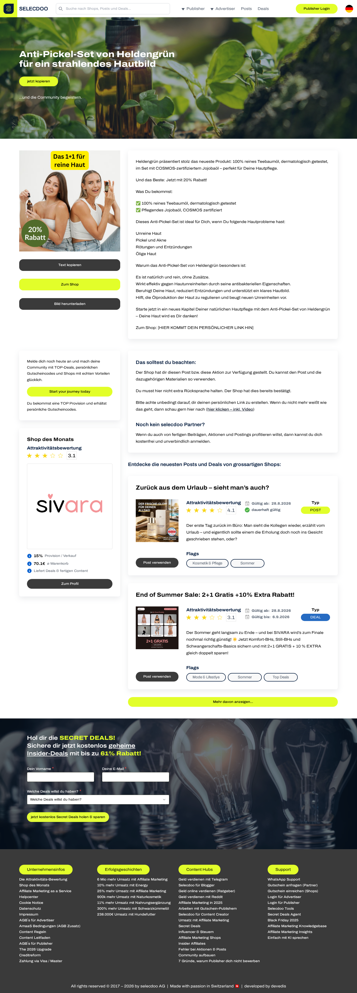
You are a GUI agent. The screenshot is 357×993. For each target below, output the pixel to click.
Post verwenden (157, 562)
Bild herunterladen (69, 304)
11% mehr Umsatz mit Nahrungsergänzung (134, 903)
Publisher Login (317, 8)
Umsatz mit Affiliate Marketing (203, 920)
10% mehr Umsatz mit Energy (122, 885)
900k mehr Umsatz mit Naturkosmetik (129, 897)
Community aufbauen (196, 955)
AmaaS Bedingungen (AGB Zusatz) (49, 926)
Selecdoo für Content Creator (203, 914)
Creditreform (30, 955)
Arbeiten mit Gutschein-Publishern (207, 908)
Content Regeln (32, 932)
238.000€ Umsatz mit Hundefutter (126, 914)
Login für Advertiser (284, 897)
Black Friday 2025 (283, 920)
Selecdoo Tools (281, 908)
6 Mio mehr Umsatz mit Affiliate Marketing (132, 879)
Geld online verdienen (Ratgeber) (206, 891)
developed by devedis (265, 986)
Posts (246, 9)
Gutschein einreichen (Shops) (293, 891)
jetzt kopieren (38, 81)
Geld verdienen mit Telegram (203, 879)
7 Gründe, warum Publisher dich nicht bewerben (219, 961)
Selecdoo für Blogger (196, 885)
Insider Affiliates (191, 943)
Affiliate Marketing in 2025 (200, 903)
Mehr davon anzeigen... (233, 702)
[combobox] (98, 799)
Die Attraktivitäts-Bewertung (43, 879)
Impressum (28, 914)
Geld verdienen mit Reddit (200, 897)
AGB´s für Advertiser (36, 920)
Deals (263, 9)
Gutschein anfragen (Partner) (293, 885)
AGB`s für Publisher (35, 943)
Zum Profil (69, 584)
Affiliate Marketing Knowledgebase (297, 926)
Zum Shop (70, 284)
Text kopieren (69, 265)
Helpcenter (28, 897)
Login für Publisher (283, 903)
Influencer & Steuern (196, 932)
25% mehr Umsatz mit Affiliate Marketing (131, 891)
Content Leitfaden (34, 938)
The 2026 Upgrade (35, 949)
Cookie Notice (31, 903)
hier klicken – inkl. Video (230, 409)
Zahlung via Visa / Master (40, 961)
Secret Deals (189, 926)
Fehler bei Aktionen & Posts (202, 949)
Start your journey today (69, 391)
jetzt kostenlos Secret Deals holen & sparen (68, 817)
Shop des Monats (34, 885)
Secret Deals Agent (284, 914)
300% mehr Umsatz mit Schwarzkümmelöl (133, 908)
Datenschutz (30, 908)
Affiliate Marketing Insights (290, 932)
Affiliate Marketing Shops (199, 938)
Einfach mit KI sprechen (288, 938)
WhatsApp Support (284, 879)
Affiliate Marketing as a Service (45, 891)
